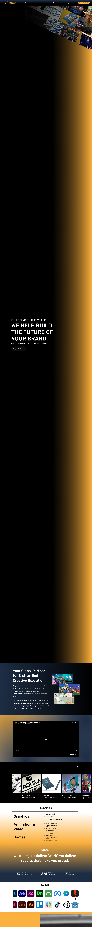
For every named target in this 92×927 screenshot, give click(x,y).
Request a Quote (18, 349)
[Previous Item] (16, 899)
